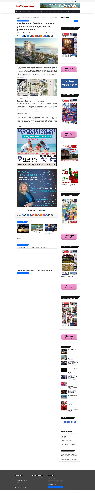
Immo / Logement (53, 11)
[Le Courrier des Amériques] (25, 6)
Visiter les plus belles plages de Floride (68, 443)
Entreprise (60, 11)
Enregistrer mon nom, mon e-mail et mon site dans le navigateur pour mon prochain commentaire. (35, 270)
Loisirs (46, 11)
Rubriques (29, 11)
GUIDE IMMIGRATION (37, 1)
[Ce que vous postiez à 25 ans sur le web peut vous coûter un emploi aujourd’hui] (64, 370)
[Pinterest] (33, 36)
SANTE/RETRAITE (46, 1)
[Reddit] (36, 36)
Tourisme (72, 11)
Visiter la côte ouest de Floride (67, 440)
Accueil (17, 11)
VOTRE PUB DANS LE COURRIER (21, 1)
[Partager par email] (49, 36)
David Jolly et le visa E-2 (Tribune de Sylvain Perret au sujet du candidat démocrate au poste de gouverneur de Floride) (73, 363)
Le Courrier (22, 11)
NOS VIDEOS (62, 1)
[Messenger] (46, 36)
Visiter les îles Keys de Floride (67, 441)
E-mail (18, 265)
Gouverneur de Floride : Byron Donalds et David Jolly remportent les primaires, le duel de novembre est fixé (72, 377)
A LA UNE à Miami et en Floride (26, 17)
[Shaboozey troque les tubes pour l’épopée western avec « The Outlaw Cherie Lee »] (64, 408)
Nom (18, 261)
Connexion (56, 486)
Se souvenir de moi (52, 484)
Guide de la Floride (19, 482)
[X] (25, 36)
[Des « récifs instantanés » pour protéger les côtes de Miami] (37, 227)
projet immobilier (42, 210)
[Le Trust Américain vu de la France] (64, 403)
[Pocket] (44, 36)
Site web (39, 265)
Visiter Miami (64, 436)
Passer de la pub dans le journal (21, 487)
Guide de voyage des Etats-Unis (21, 480)
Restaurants (67, 11)
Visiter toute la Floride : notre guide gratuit (69, 444)
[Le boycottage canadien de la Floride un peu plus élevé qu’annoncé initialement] (64, 397)
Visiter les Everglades (65, 438)
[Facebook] (23, 36)
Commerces (35, 11)
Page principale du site (20, 477)
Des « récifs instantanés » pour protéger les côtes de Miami (73, 357)
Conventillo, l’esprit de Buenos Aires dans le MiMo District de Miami (72, 391)
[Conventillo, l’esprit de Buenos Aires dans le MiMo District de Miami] (64, 392)
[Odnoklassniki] (41, 36)
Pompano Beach (31, 210)
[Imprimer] (52, 36)
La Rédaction (21, 32)
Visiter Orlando (64, 437)
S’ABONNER (31, 1)
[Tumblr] (31, 36)
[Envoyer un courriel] (23, 32)
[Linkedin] (28, 36)
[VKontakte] (38, 36)
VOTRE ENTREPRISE (54, 1)
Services (41, 11)
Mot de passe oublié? (59, 481)
